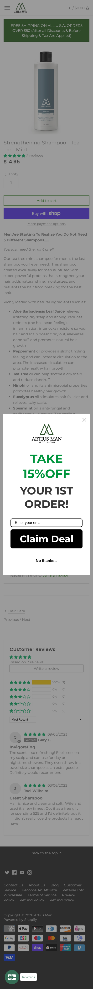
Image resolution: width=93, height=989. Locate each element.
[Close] (84, 420)
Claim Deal (46, 539)
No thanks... (46, 561)
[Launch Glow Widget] (12, 977)
